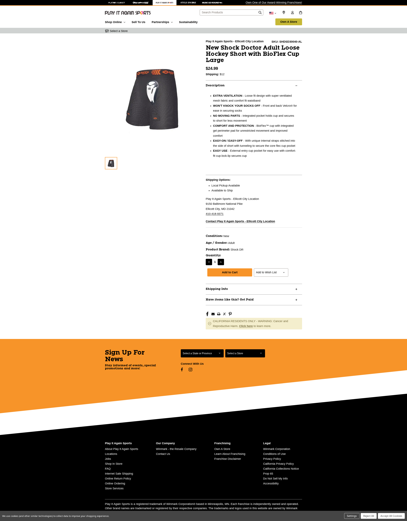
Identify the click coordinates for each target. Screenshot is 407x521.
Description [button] (215, 85)
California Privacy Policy (278, 463)
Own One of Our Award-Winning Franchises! (274, 2)
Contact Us (163, 453)
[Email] (213, 314)
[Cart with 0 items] (300, 13)
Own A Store (288, 21)
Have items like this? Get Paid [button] (230, 299)
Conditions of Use (274, 453)
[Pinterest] (230, 314)
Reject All (368, 516)
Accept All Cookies (391, 516)
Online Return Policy (118, 478)
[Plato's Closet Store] (117, 2)
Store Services (114, 488)
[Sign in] (292, 13)
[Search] (260, 13)
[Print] (218, 314)
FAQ (108, 468)
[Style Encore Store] (188, 2)
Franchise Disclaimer (227, 458)
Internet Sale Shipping (119, 473)
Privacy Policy (272, 458)
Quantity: (213, 255)
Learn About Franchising (229, 453)
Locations (111, 453)
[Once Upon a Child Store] (141, 2)
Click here (246, 326)
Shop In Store (113, 463)
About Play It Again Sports (121, 449)
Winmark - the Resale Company (176, 449)
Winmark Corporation (276, 449)
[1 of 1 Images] (111, 163)
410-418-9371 (215, 213)
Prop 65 (268, 473)
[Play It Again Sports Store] (164, 2)
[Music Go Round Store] (212, 2)
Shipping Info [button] (217, 289)
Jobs (108, 458)
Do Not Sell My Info (275, 478)
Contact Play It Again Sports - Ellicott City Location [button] (240, 221)
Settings (352, 516)
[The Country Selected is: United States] (272, 13)
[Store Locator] (284, 12)
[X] (224, 314)
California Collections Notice (281, 468)
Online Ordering (115, 483)
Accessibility (271, 483)
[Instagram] (190, 369)
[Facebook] (207, 314)
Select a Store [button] (119, 31)
